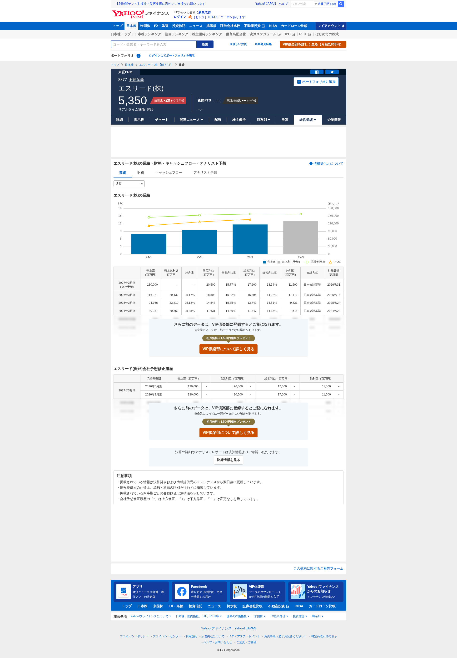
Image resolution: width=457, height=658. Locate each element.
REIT (303, 34)
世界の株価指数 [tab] (237, 616)
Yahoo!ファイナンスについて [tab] (149, 616)
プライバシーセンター (167, 636)
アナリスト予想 (205, 172)
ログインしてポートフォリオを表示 (172, 55)
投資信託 (178, 26)
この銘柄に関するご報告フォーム (318, 568)
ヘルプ (283, 3)
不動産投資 (252, 26)
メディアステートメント (244, 636)
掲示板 (211, 26)
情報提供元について (328, 163)
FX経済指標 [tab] (277, 616)
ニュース (196, 26)
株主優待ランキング (207, 34)
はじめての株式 (327, 34)
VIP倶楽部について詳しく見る (228, 349)
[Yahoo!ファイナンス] (141, 12)
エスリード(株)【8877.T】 (156, 64)
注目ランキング (176, 34)
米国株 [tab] (258, 616)
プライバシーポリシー (134, 636)
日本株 (131, 26)
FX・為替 (161, 26)
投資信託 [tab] (298, 616)
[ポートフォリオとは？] (138, 55)
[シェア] (316, 72)
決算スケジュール (263, 34)
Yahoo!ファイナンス (216, 628)
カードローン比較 (294, 26)
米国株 (145, 26)
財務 (140, 172)
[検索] (341, 4)
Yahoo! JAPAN (265, 3)
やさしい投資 (238, 44)
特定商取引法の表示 (324, 636)
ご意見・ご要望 (246, 642)
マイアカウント (329, 26)
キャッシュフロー (168, 172)
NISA (273, 26)
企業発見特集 (263, 44)
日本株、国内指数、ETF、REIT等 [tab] (197, 616)
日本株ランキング (147, 34)
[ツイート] (332, 72)
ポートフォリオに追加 (319, 82)
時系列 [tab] (316, 616)
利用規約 (191, 636)
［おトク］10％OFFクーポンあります (218, 17)
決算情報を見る (228, 460)
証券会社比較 (230, 26)
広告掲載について (212, 636)
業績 (122, 172)
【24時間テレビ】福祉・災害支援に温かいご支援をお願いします (160, 3)
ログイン (180, 17)
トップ (118, 26)
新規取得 (205, 12)
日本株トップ (121, 34)
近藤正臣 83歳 (327, 3)
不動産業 (136, 80)
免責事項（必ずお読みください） (285, 636)
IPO (288, 34)
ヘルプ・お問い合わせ (218, 642)
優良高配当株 (236, 34)
